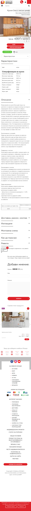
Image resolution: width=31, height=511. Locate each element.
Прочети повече (11, 506)
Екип (13, 371)
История (14, 369)
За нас (14, 377)
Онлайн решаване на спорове (16, 419)
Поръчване (15, 402)
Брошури (15, 385)
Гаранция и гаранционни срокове (16, 381)
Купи (27, 339)
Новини (14, 375)
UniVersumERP (17, 474)
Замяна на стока (17, 423)
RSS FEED (15, 458)
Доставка (15, 408)
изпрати (18, 298)
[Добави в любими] (27, 310)
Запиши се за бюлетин (15, 464)
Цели (13, 373)
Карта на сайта (15, 456)
